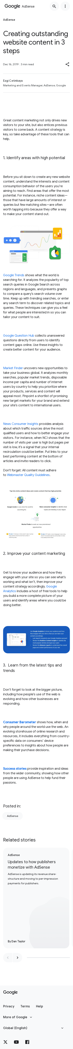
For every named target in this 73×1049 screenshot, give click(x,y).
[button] (67, 64)
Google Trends (13, 275)
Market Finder (13, 368)
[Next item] (17, 957)
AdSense (12, 816)
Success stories (14, 769)
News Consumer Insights (20, 424)
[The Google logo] (10, 992)
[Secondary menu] (65, 6)
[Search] (54, 6)
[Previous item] (7, 957)
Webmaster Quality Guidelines (28, 475)
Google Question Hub (18, 336)
